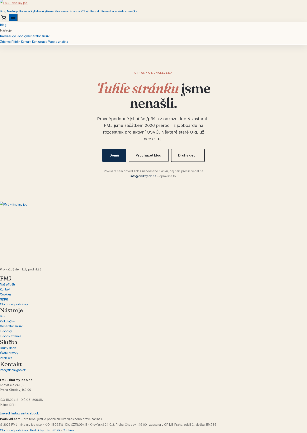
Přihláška (6, 358)
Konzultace (109, 11)
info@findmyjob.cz (143, 176)
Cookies (5, 294)
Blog (3, 11)
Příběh (85, 11)
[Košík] (3, 17)
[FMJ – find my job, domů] (153, 4)
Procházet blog (148, 155)
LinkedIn (5, 413)
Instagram (18, 413)
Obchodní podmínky (14, 304)
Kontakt (95, 11)
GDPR (4, 299)
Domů (114, 155)
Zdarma (75, 11)
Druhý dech (188, 155)
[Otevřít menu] (13, 17)
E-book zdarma (10, 336)
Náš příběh (7, 284)
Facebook (32, 413)
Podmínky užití (40, 430)
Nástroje (13, 11)
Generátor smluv (57, 11)
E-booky (40, 11)
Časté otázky (9, 353)
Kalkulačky (26, 11)
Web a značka (127, 11)
